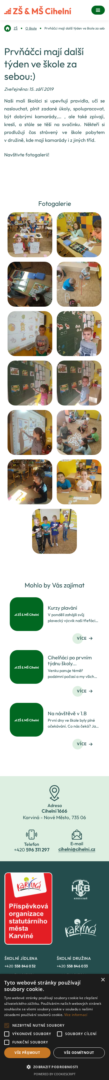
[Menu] (98, 10)
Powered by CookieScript (54, 1074)
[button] (54, 1067)
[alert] (54, 1027)
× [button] (103, 980)
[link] (11, 28)
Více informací (75, 1014)
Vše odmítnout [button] (79, 1052)
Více (82, 638)
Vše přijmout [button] (27, 1052)
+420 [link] (19, 966)
